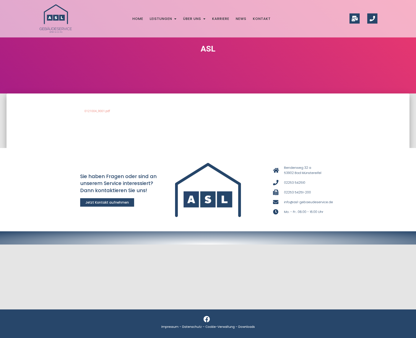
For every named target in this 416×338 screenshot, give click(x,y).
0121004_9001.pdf (97, 111)
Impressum (170, 327)
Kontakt (262, 18)
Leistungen (161, 18)
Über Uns (192, 18)
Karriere (220, 18)
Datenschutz (192, 327)
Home (137, 18)
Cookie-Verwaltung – (221, 327)
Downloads (246, 327)
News (241, 18)
